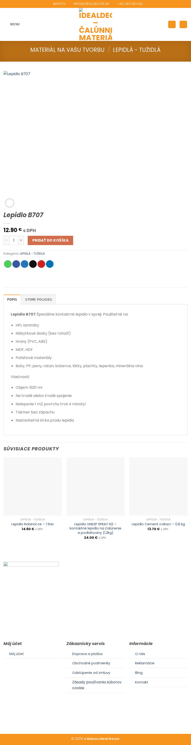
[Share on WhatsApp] (8, 264)
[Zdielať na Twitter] (24, 264)
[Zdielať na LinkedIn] (50, 264)
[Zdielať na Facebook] (16, 264)
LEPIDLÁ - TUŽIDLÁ (137, 50)
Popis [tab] (12, 299)
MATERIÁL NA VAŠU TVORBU (67, 50)
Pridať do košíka (50, 240)
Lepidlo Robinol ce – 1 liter (32, 524)
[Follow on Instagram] (95, 719)
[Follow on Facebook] (90, 719)
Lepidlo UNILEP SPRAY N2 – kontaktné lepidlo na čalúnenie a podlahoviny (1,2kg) (95, 528)
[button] (11, 24)
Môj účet (16, 654)
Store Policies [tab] (38, 299)
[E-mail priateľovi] (33, 264)
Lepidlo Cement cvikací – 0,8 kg (158, 524)
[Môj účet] (172, 24)
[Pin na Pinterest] (41, 264)
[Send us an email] (101, 719)
